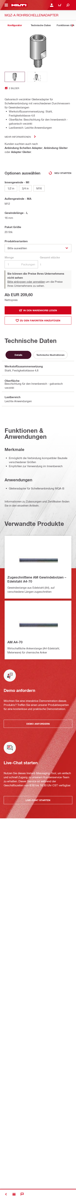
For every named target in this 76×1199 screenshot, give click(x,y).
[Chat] (22, 1194)
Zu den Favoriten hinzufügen (40, 320)
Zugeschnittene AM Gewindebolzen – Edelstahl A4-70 (36, 579)
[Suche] (68, 5)
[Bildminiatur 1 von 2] (15, 77)
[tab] (15, 25)
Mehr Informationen (18, 136)
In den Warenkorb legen (40, 310)
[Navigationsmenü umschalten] (6, 5)
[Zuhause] (18, 5)
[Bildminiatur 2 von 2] (37, 77)
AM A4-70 (15, 642)
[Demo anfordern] (14, 1194)
